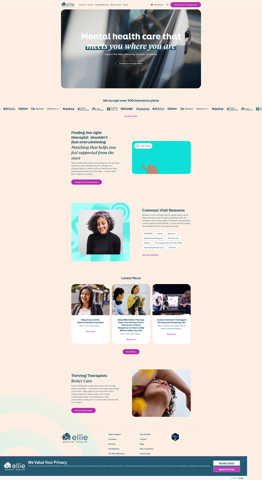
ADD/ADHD (148, 233)
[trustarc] (241, 478)
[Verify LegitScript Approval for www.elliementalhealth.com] (175, 436)
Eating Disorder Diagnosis (153, 238)
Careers (125, 5)
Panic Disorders (173, 238)
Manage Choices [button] (226, 463)
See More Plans (131, 116)
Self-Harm (172, 247)
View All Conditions (150, 255)
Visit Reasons (113, 448)
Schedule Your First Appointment (131, 63)
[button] (244, 460)
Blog (142, 444)
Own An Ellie (145, 434)
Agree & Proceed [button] (226, 469)
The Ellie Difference (102, 5)
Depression (172, 233)
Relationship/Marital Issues (154, 247)
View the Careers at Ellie (83, 410)
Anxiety (160, 233)
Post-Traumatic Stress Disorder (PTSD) (168, 243)
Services (90, 5)
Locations (82, 5)
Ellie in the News (146, 448)
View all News (131, 352)
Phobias (147, 243)
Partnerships (145, 453)
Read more (96, 331)
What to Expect (115, 5)
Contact (143, 439)
